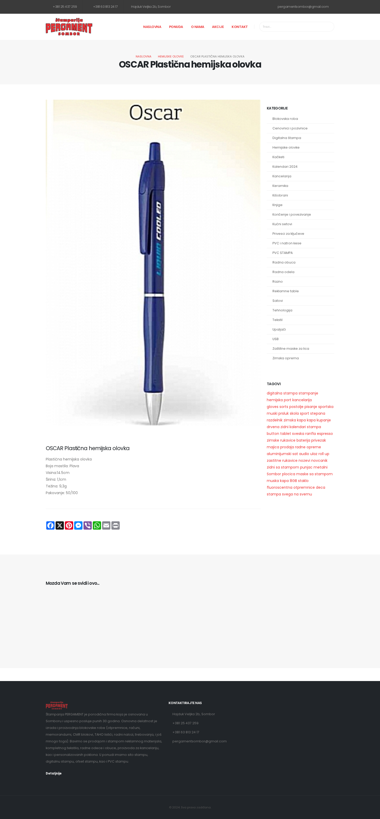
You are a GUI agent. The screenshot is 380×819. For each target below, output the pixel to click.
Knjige (277, 205)
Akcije (218, 26)
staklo (303, 480)
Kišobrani (280, 195)
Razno (277, 281)
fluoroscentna (279, 487)
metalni (321, 467)
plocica (288, 474)
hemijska (275, 400)
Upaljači (279, 329)
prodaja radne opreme (300, 447)
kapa (311, 420)
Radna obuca (283, 262)
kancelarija (302, 400)
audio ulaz (308, 453)
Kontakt (240, 26)
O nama (197, 26)
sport (304, 413)
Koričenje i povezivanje (291, 214)
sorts (283, 406)
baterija (303, 440)
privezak (318, 440)
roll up (323, 453)
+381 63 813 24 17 (105, 6)
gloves (272, 406)
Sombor (274, 474)
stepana (317, 413)
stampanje (308, 393)
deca (320, 487)
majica (273, 447)
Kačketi (278, 157)
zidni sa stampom (283, 467)
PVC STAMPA (282, 253)
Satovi (277, 300)
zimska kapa (295, 420)
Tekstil (277, 320)
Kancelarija (281, 176)
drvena (273, 426)
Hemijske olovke (171, 56)
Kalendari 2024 (285, 166)
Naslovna (152, 26)
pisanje (311, 406)
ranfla (310, 433)
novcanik (319, 460)
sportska (325, 406)
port (287, 400)
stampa (314, 426)
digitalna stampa (282, 393)
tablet (285, 433)
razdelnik (275, 420)
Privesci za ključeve (288, 233)
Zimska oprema (285, 358)
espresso (325, 433)
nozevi (304, 460)
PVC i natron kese (286, 243)
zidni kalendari (293, 426)
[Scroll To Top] (370, 813)
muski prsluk (278, 413)
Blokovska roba (285, 118)
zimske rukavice (281, 440)
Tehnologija (282, 310)
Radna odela (283, 272)
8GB (293, 480)
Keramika (280, 186)
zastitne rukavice (282, 460)
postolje (296, 406)
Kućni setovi (282, 224)
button (273, 433)
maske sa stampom (314, 474)
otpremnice (304, 487)
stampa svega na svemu (289, 494)
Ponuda (176, 26)
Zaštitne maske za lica (290, 348)
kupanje (324, 420)
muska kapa (278, 480)
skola (294, 413)
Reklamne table (285, 291)
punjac (306, 467)
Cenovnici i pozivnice (290, 128)
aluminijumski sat (282, 453)
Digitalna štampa (286, 138)
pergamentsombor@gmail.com (303, 6)
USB (275, 339)
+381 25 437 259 (64, 6)
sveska (298, 433)
